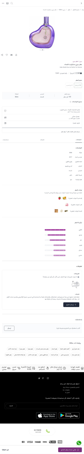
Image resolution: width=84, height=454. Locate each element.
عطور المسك (54, 349)
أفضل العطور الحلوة (64, 349)
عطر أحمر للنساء (54, 355)
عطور (69, 10)
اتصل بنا (67, 392)
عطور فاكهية (9, 355)
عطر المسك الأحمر (12, 349)
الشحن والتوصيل (74, 387)
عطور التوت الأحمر (32, 355)
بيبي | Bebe (62, 10)
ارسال (9, 328)
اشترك (11, 406)
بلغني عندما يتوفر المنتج (68, 450)
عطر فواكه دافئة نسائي (19, 355)
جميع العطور (76, 10)
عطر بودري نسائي (65, 355)
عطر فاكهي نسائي (44, 355)
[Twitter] (39, 378)
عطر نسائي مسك (76, 355)
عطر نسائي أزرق (76, 349)
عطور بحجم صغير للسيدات (42, 349)
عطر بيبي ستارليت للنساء (50, 10)
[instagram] (48, 378)
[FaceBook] (43, 378)
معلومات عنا (66, 390)
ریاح (83, 10)
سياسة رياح (66, 387)
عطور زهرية (30, 349)
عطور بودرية (22, 349)
